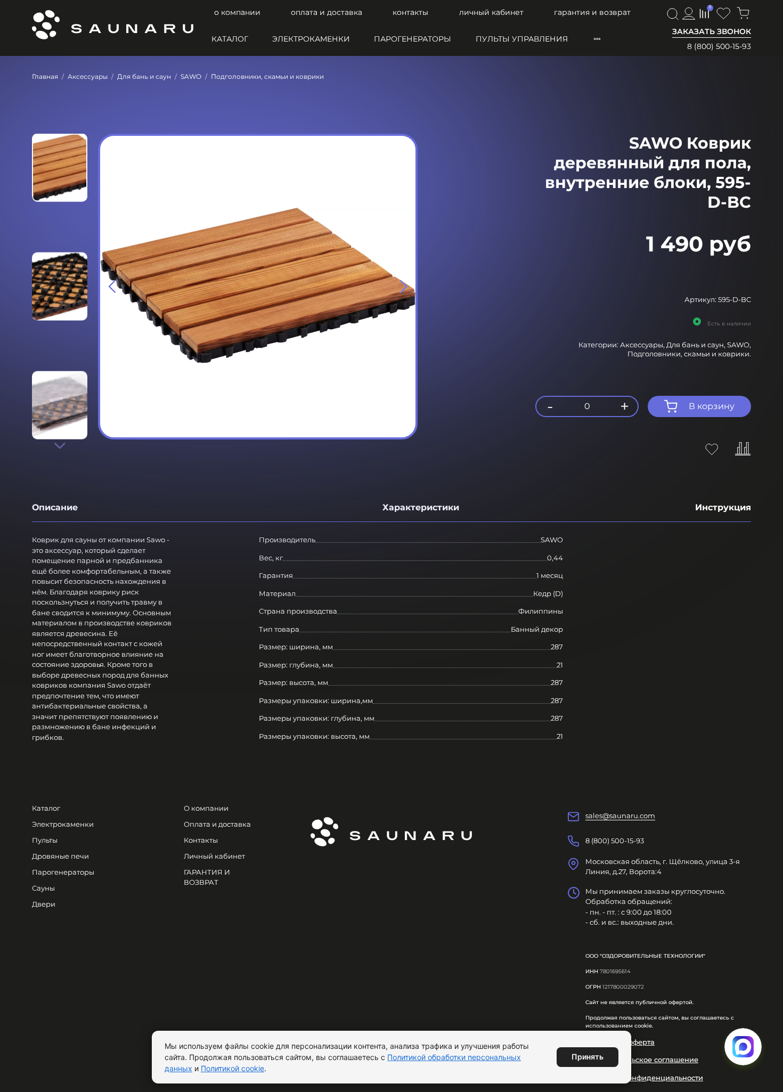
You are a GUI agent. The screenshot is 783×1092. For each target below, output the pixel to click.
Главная (45, 76)
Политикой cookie (232, 1068)
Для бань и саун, (696, 344)
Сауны (43, 888)
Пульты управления (522, 39)
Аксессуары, (643, 344)
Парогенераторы (412, 39)
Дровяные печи (60, 856)
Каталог (229, 39)
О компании (237, 12)
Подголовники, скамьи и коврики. (689, 353)
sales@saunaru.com (620, 815)
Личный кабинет (491, 12)
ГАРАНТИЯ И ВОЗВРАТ (592, 12)
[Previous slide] (112, 286)
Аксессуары (88, 76)
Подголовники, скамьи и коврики (267, 76)
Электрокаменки (311, 39)
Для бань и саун (144, 76)
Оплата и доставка (326, 12)
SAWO (191, 76)
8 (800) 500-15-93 (719, 46)
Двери (43, 904)
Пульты (45, 840)
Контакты (410, 12)
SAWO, (739, 344)
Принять (587, 1056)
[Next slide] (59, 445)
